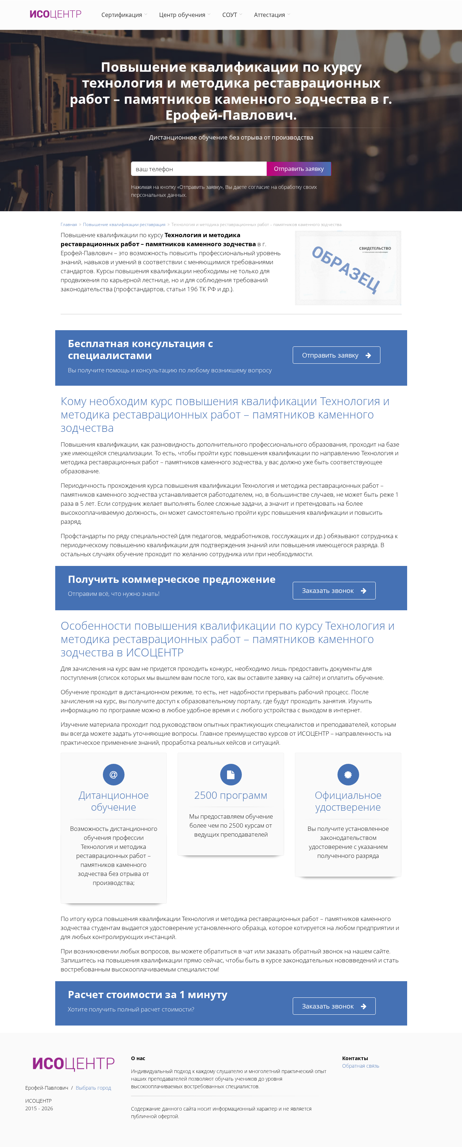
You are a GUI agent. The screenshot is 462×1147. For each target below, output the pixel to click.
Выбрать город (93, 1087)
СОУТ (229, 15)
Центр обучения (182, 15)
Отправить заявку (330, 355)
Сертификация (121, 15)
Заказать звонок (328, 590)
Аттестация (269, 15)
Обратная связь (360, 1065)
